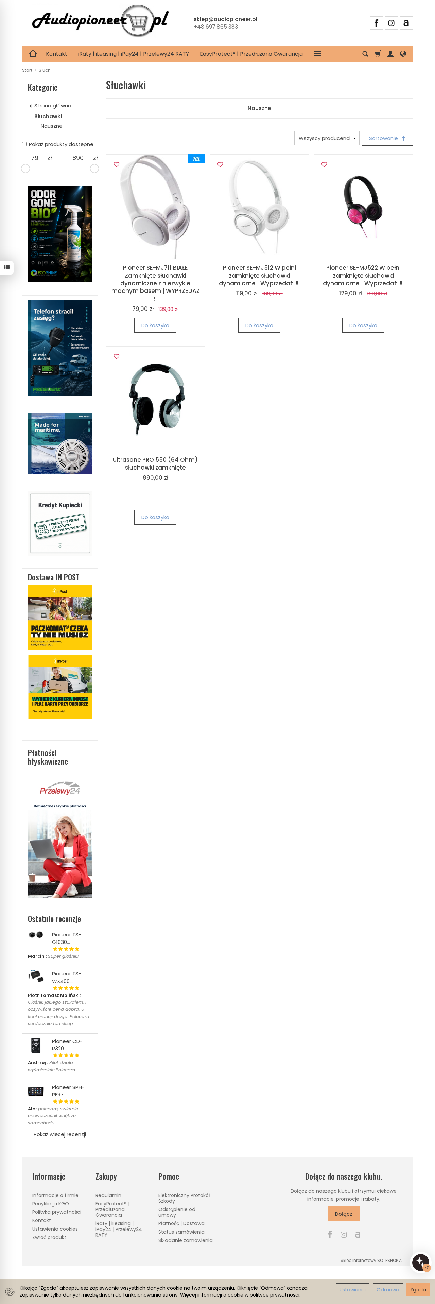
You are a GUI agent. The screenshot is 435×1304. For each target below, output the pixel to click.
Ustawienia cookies (55, 1229)
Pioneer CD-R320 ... (67, 1045)
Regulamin (108, 1195)
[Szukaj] (365, 54)
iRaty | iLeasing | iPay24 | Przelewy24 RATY (133, 54)
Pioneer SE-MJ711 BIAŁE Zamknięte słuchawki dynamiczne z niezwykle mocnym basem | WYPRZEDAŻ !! (155, 283)
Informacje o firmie (55, 1195)
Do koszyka (155, 325)
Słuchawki (48, 116)
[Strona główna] (100, 22)
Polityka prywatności (56, 1212)
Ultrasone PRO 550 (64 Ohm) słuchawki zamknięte (155, 464)
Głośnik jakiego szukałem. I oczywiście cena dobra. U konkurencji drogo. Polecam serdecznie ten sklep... (58, 1009)
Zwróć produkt (49, 1237)
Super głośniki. (54, 956)
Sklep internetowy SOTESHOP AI (372, 1260)
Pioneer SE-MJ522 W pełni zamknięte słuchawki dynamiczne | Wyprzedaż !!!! (363, 275)
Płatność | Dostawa (181, 1223)
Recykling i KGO (50, 1203)
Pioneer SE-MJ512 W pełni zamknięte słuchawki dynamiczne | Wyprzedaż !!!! (259, 275)
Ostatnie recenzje (54, 918)
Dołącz (343, 1213)
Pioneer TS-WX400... (66, 977)
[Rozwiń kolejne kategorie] (317, 54)
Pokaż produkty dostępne (61, 144)
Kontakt (56, 54)
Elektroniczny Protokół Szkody (184, 1198)
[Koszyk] (377, 54)
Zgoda (418, 1289)
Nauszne (259, 108)
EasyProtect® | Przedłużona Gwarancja (251, 54)
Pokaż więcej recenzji (60, 1134)
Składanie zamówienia (185, 1240)
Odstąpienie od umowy (176, 1212)
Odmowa (388, 1289)
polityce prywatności (274, 1294)
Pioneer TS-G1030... (66, 938)
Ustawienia (353, 1289)
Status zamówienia (181, 1232)
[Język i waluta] (403, 54)
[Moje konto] (390, 54)
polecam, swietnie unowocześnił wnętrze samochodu (53, 1116)
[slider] (25, 168)
